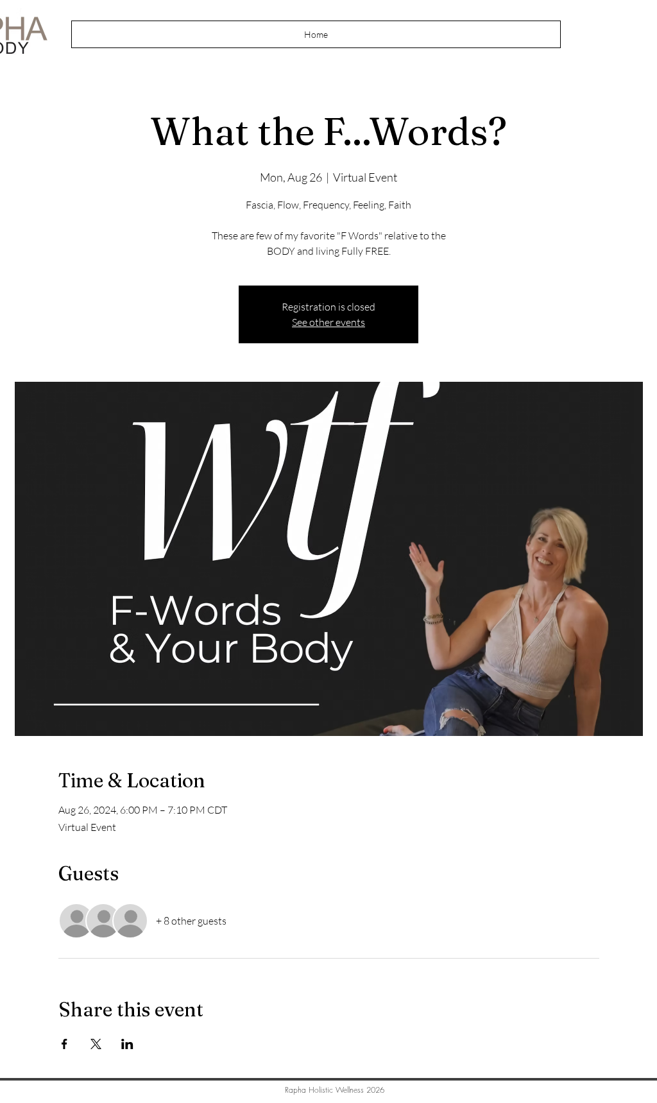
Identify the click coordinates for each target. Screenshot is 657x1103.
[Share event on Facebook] (64, 1044)
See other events (328, 322)
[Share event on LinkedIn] (127, 1044)
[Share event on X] (96, 1044)
